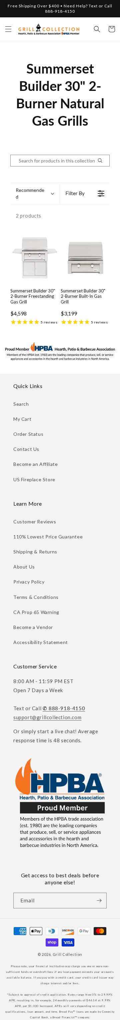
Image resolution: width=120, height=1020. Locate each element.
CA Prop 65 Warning (36, 612)
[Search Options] (103, 160)
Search (21, 404)
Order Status (28, 434)
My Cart (22, 419)
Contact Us (26, 449)
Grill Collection (67, 954)
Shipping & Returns (35, 551)
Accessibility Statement (40, 642)
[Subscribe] (99, 900)
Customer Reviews (34, 521)
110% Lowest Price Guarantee (48, 536)
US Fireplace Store (34, 479)
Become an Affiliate (35, 464)
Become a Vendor (33, 627)
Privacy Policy (28, 582)
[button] (8, 29)
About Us (24, 566)
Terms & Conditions (36, 597)
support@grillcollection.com (47, 717)
